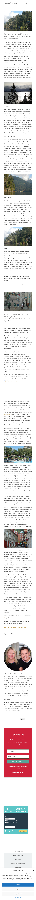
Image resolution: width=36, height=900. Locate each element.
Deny (18, 889)
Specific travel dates (11, 822)
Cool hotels (18, 859)
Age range (7, 816)
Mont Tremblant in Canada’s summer (16, 34)
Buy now (22, 831)
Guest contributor (9, 36)
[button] (33, 870)
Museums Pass (8, 414)
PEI (5, 618)
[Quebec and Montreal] (18, 389)
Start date (7, 824)
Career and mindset (18, 855)
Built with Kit (18, 772)
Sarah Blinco (8, 319)
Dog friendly (18, 867)
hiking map (21, 256)
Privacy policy (18, 897)
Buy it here (20, 708)
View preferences (18, 894)
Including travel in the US (12, 820)
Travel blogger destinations (11, 38)
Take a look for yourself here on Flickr (15, 627)
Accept (18, 884)
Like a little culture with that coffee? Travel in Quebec (16, 315)
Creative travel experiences (18, 863)
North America (27, 36)
